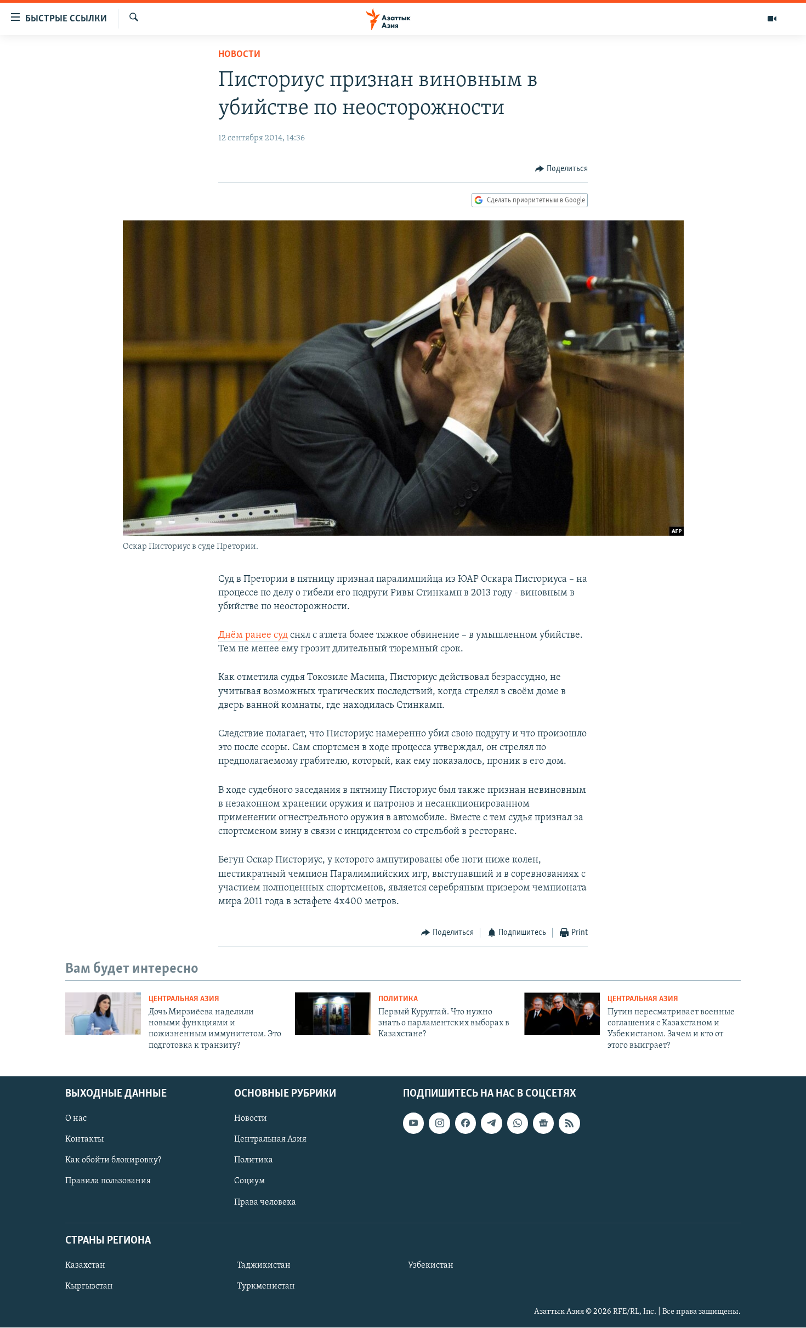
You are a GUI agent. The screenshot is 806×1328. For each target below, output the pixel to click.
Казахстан (85, 1265)
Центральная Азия (184, 999)
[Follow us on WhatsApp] (517, 1123)
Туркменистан (266, 1286)
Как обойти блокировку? (113, 1160)
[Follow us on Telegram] (491, 1123)
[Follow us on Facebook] (465, 1123)
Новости (239, 55)
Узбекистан (430, 1265)
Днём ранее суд (253, 635)
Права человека (265, 1202)
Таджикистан (264, 1265)
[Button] (561, 169)
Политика (398, 999)
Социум (249, 1181)
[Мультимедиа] (772, 18)
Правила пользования (108, 1181)
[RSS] (569, 1123)
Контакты (84, 1140)
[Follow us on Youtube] (413, 1123)
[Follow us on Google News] (543, 1123)
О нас (76, 1119)
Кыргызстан (89, 1286)
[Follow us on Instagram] (439, 1123)
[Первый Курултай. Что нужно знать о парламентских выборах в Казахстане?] (333, 1013)
